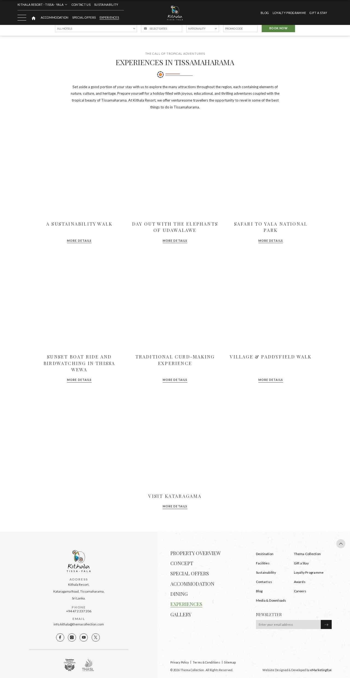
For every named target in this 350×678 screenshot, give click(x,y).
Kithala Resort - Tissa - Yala (40, 4)
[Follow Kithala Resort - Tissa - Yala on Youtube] (84, 637)
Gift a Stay (318, 13)
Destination (264, 554)
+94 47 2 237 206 (78, 611)
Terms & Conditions (206, 662)
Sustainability (106, 4)
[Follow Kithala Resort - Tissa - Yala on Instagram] (72, 637)
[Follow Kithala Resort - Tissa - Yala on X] (96, 637)
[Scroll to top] (340, 543)
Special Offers (84, 17)
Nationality (197, 28)
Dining (179, 594)
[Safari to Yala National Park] (270, 169)
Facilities (263, 563)
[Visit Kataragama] (175, 441)
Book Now (278, 28)
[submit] (326, 624)
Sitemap (230, 662)
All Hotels (64, 28)
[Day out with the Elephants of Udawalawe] (175, 169)
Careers (300, 591)
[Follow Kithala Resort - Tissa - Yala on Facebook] (60, 637)
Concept (181, 563)
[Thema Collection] (33, 17)
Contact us (81, 4)
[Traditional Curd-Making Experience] (175, 302)
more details (79, 240)
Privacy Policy (179, 662)
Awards (299, 582)
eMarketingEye (321, 670)
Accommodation (54, 17)
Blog (265, 13)
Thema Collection (307, 554)
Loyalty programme (289, 13)
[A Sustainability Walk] (79, 169)
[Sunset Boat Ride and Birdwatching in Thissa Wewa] (79, 302)
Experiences (109, 17)
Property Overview (195, 553)
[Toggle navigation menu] (22, 17)
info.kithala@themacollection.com (79, 624)
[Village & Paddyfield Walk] (270, 302)
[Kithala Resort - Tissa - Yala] (175, 12)
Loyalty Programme (309, 572)
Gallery (180, 614)
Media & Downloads (271, 600)
